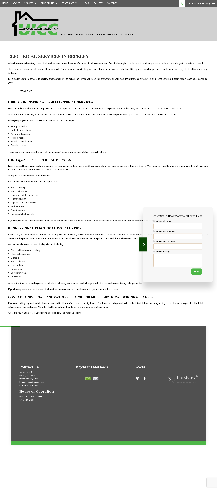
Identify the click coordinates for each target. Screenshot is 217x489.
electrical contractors (23, 69)
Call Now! (27, 91)
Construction (70, 3)
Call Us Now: (200, 4)
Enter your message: (162, 251)
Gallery (98, 3)
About (16, 3)
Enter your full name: (162, 221)
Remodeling (47, 3)
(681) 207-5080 (32, 379)
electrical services (46, 63)
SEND (196, 271)
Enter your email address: (164, 241)
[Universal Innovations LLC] (35, 23)
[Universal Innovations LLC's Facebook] (145, 379)
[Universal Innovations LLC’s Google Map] (137, 379)
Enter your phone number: (164, 231)
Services (28, 3)
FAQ (87, 3)
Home (5, 3)
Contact (112, 3)
